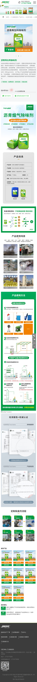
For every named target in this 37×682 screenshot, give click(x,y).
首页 (7, 17)
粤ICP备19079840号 (18, 679)
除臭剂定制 (4, 637)
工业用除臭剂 (15, 632)
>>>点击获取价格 (20, 91)
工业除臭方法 (5, 641)
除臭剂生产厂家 (5, 632)
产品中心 (23, 632)
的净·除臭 (29, 17)
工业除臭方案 (13, 637)
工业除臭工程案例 (23, 637)
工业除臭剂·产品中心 (17, 17)
